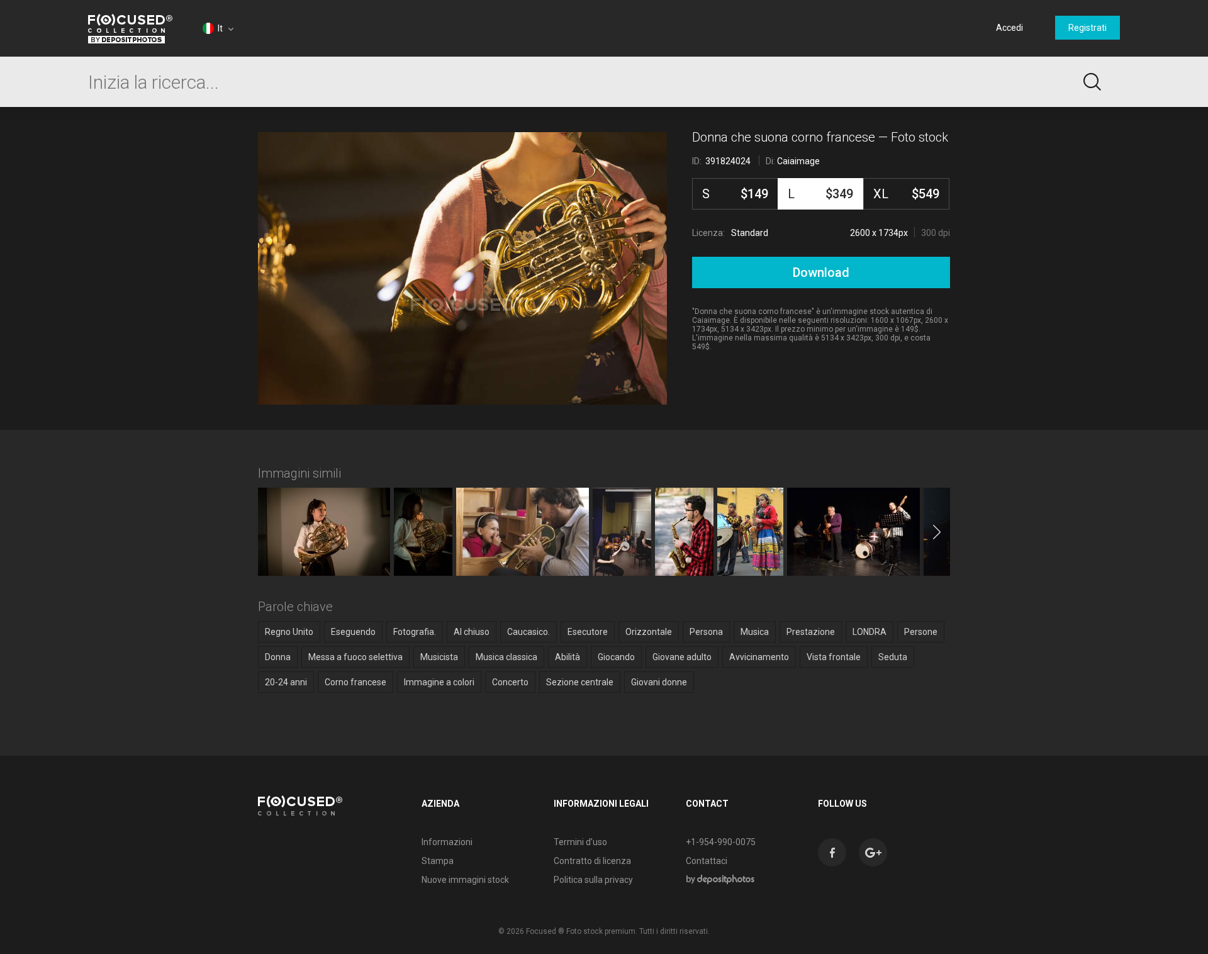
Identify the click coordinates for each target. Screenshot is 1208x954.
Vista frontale (834, 657)
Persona (706, 632)
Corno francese (355, 682)
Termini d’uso (580, 842)
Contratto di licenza (592, 861)
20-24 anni (286, 682)
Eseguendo (353, 632)
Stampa (438, 861)
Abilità (567, 657)
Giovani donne (659, 682)
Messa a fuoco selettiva (355, 657)
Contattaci (706, 861)
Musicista (439, 657)
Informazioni (447, 842)
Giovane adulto (682, 657)
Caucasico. (528, 632)
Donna (278, 657)
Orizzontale (648, 632)
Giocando (616, 657)
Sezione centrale (579, 682)
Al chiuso (471, 632)
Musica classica (506, 657)
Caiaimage (798, 161)
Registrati (1087, 28)
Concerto (510, 682)
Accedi (1009, 28)
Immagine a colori (439, 682)
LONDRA (869, 632)
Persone (920, 632)
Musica (755, 632)
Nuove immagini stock (465, 880)
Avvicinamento (759, 657)
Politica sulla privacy (593, 880)
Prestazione (810, 632)
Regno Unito (289, 632)
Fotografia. (414, 632)
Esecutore (588, 632)
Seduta (892, 657)
